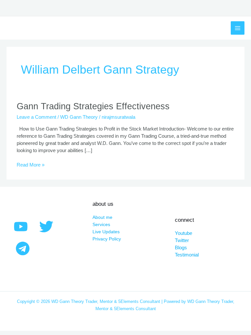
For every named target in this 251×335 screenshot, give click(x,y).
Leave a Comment (36, 117)
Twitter (182, 240)
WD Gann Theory (79, 117)
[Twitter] (46, 227)
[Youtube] (21, 227)
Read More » (30, 165)
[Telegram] (23, 248)
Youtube (183, 233)
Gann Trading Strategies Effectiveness (93, 106)
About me (102, 217)
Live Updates (106, 231)
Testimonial (187, 254)
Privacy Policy (106, 239)
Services (101, 224)
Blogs (181, 247)
